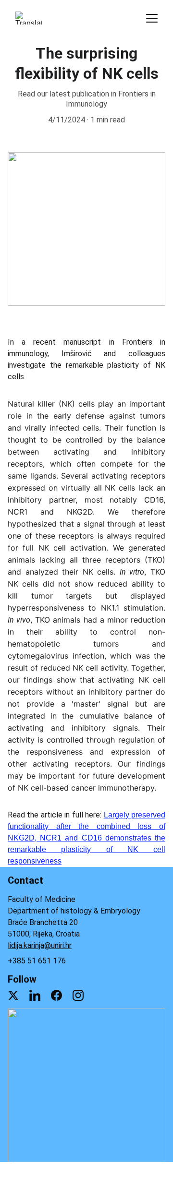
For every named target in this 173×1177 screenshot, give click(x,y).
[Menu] (152, 18)
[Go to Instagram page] (78, 995)
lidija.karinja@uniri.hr (40, 945)
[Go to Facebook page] (56, 995)
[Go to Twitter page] (13, 995)
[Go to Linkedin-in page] (34, 995)
